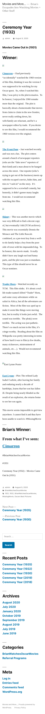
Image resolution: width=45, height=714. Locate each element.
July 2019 (8, 629)
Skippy (6, 216)
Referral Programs (14, 658)
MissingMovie (8, 496)
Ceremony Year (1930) (17, 573)
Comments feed (13, 687)
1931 (7, 493)
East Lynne (8, 375)
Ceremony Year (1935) (17, 564)
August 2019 (10, 624)
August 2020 (11, 602)
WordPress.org (12, 691)
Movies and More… (14, 4)
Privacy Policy (20, 708)
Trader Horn (9, 284)
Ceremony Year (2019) (17, 577)
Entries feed (10, 682)
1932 (12, 493)
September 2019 (13, 620)
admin (7, 38)
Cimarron (7, 73)
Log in (6, 678)
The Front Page (10, 149)
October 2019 (11, 615)
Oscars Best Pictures (23, 496)
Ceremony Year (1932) (17, 568)
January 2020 (11, 611)
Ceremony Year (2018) (17, 582)
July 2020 (9, 606)
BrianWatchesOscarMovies (16, 490)
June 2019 (9, 633)
